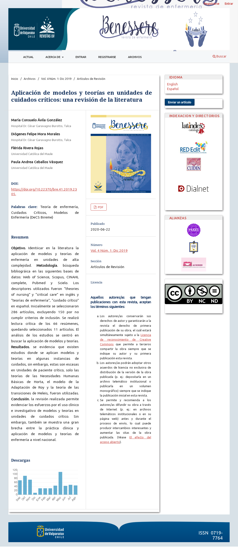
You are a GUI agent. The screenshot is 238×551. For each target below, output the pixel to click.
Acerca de (53, 56)
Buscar (221, 56)
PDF (100, 207)
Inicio (14, 78)
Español (173, 89)
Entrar (81, 56)
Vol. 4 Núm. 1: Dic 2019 (56, 78)
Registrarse (107, 56)
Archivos (135, 56)
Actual (28, 56)
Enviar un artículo (179, 102)
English (172, 84)
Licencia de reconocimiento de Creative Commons (125, 339)
